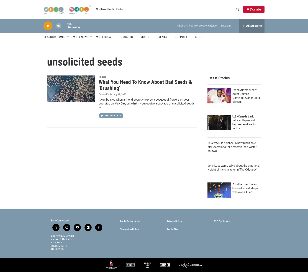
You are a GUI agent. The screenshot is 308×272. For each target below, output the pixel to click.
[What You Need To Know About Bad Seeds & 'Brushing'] (71, 88)
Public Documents (130, 221)
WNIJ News (81, 37)
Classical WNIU (54, 37)
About (199, 37)
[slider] (64, 26)
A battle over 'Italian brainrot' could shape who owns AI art (245, 188)
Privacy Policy (174, 221)
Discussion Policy (129, 229)
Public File (172, 229)
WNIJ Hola (103, 37)
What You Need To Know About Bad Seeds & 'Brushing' (145, 85)
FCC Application (222, 221)
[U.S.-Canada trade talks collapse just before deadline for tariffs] (219, 122)
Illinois (102, 76)
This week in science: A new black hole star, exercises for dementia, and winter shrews (231, 147)
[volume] (59, 26)
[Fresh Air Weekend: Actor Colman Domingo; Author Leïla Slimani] (219, 95)
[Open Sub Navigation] (68, 37)
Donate (255, 9)
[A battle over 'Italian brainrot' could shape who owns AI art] (219, 190)
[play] (48, 26)
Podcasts (126, 37)
